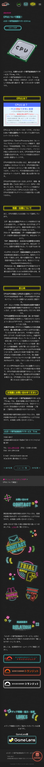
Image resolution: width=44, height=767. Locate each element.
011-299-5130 (13, 448)
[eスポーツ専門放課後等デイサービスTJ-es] (6, 4)
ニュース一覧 (22, 468)
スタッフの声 (13, 28)
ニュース (10, 479)
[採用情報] (33, 4)
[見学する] (28, 571)
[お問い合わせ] (26, 4)
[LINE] (19, 4)
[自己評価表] (32, 594)
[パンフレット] (12, 594)
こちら (14, 527)
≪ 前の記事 (8, 468)
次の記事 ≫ (36, 468)
